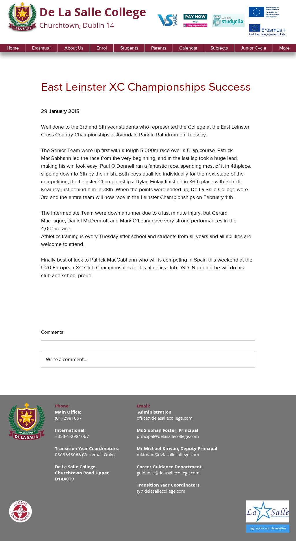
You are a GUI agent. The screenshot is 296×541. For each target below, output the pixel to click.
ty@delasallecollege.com (161, 491)
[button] (74, 48)
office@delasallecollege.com (165, 418)
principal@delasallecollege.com (168, 436)
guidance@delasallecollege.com (168, 473)
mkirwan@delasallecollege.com (168, 454)
